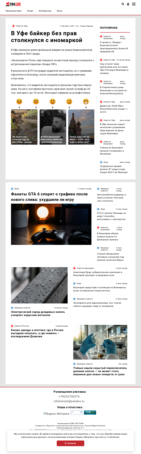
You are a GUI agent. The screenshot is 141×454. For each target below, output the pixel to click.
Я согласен (70, 443)
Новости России (22, 326)
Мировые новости (105, 190)
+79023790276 (69, 396)
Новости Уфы (22, 26)
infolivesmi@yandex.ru (69, 401)
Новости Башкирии (108, 37)
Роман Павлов (86, 26)
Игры (106, 162)
